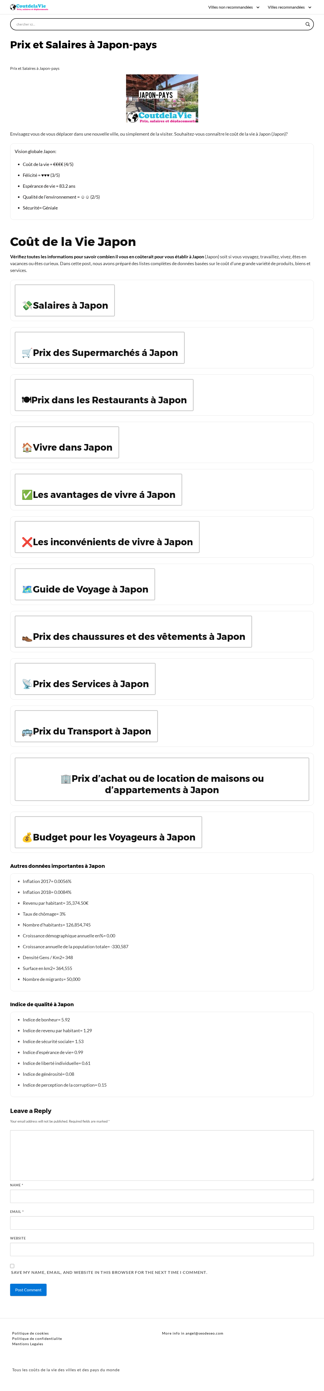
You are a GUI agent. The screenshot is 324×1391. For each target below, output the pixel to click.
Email (17, 1212)
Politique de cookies (30, 1333)
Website (18, 1238)
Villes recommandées (286, 7)
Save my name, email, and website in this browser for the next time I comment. (109, 1272)
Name (16, 1185)
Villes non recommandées (230, 7)
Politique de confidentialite (37, 1338)
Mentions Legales (27, 1344)
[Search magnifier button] (307, 24)
